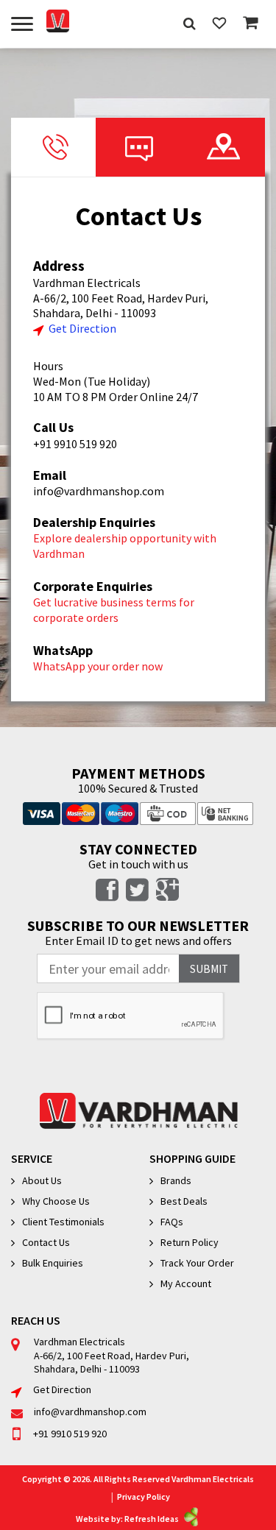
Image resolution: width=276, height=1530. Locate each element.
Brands (175, 1180)
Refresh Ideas (151, 1518)
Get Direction (82, 328)
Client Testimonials (63, 1221)
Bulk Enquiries (52, 1262)
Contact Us (46, 1242)
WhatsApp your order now (98, 666)
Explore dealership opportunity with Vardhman (124, 546)
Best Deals (184, 1201)
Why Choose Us (56, 1201)
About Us (42, 1180)
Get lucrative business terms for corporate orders (113, 610)
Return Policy (189, 1242)
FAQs (171, 1221)
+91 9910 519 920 (75, 443)
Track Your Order (197, 1262)
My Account (185, 1283)
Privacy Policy (143, 1496)
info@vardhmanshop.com (98, 491)
